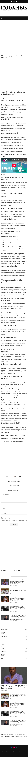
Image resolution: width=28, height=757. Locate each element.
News (3, 654)
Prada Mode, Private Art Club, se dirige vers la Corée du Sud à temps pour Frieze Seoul (18, 590)
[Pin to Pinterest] (19, 476)
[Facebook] (11, 1)
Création (14, 639)
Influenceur (14, 648)
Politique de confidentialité (12, 751)
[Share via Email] (20, 476)
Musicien (14, 651)
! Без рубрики (14, 629)
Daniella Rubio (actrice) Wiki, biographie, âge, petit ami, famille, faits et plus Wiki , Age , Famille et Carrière (17, 608)
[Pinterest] (13, 747)
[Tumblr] (16, 1)
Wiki (14, 658)
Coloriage (14, 636)
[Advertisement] (14, 39)
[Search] (26, 18)
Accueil (3, 751)
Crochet (14, 641)
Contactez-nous (22, 751)
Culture (4, 644)
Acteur (3, 632)
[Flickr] (14, 747)
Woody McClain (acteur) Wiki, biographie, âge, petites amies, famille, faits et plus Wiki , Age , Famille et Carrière (17, 581)
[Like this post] (15, 476)
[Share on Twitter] (18, 476)
